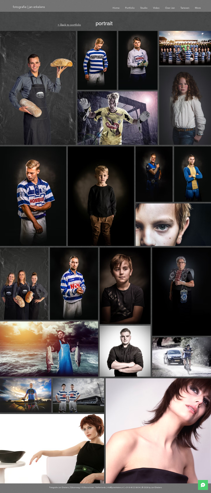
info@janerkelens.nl (115, 487)
